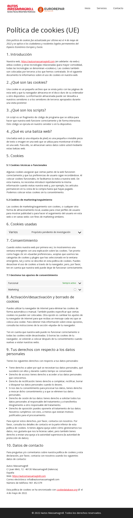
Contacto (118, 8)
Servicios (102, 8)
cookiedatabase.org (67, 489)
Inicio (87, 8)
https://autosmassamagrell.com (38, 61)
